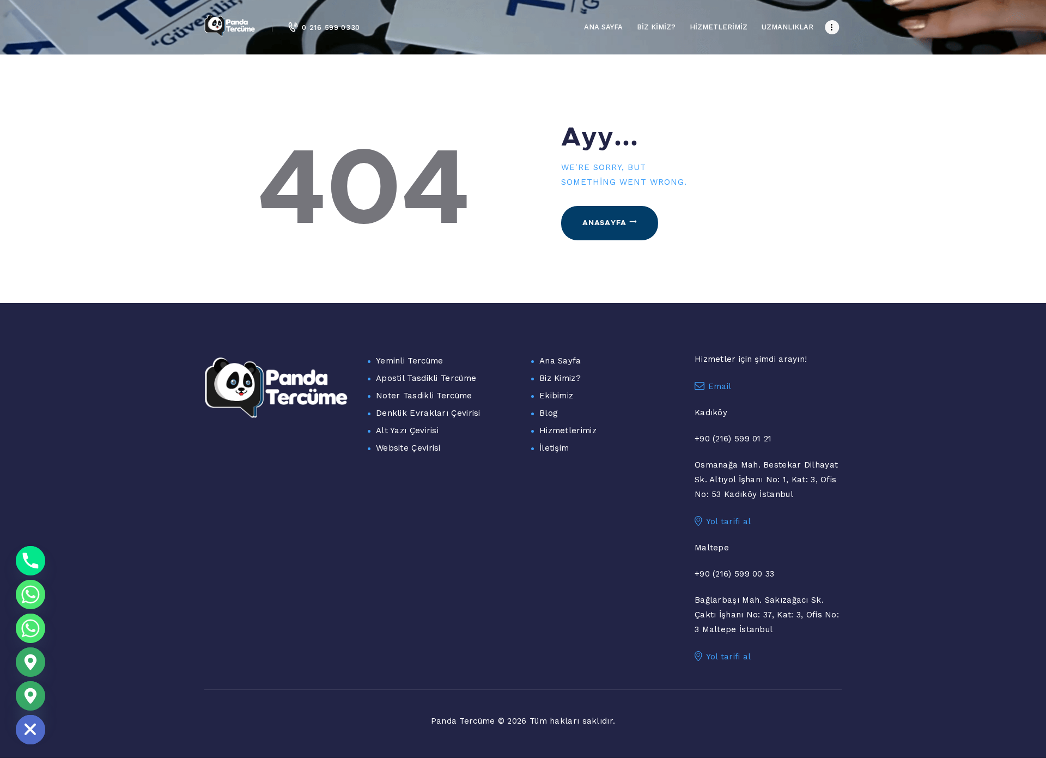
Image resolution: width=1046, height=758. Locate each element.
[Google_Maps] (30, 662)
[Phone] (30, 560)
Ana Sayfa (560, 361)
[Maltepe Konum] (30, 696)
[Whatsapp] (30, 594)
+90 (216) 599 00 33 (735, 574)
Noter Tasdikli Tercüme (424, 396)
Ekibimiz (556, 396)
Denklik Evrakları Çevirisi (428, 413)
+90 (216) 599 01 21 (733, 439)
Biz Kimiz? (560, 378)
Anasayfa (604, 222)
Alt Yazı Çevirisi (407, 430)
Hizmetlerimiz (568, 430)
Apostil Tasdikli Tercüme (426, 378)
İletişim (554, 448)
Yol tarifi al (728, 521)
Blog (548, 413)
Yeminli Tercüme (409, 361)
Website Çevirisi (408, 448)
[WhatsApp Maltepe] (30, 628)
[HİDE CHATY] (30, 729)
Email (719, 386)
